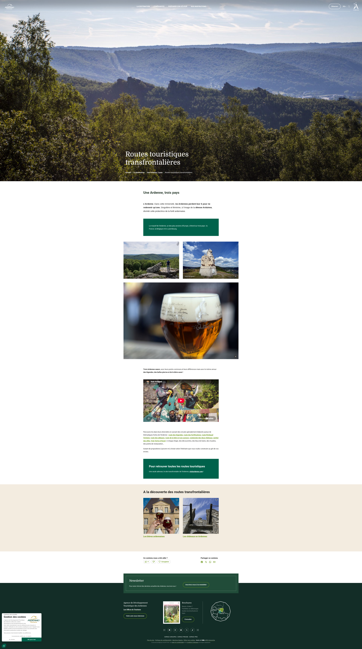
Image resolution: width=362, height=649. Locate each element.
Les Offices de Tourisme (132, 609)
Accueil (128, 172)
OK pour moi (32, 639)
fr (344, 6)
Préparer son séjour (177, 6)
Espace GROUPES (170, 637)
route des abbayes (158, 438)
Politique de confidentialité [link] (163, 640)
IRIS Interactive (210, 640)
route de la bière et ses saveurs (177, 438)
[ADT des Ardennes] (9, 6)
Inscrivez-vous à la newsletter (196, 584)
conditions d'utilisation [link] (192, 642)
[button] (151, 260)
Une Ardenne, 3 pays (155, 172)
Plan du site (150, 640)
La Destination (143, 6)
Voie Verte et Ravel (158, 441)
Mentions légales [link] (177, 640)
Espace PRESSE (183, 637)
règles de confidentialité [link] (178, 642)
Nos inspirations (198, 6)
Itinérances (159, 6)
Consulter (188, 619)
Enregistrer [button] (165, 562)
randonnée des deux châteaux (201, 438)
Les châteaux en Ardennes (195, 536)
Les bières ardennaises (154, 536)
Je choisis (12, 639)
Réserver (334, 6)
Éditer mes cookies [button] (189, 640)
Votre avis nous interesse (135, 616)
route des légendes (175, 435)
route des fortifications (192, 435)
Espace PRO (193, 637)
